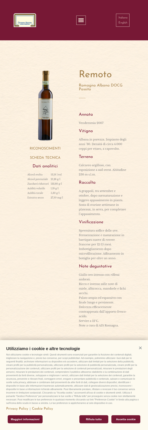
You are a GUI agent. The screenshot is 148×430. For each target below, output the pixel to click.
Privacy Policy (17, 409)
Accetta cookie (126, 419)
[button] (140, 347)
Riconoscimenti (45, 148)
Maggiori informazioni (25, 419)
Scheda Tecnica (45, 158)
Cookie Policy (42, 409)
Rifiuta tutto (94, 419)
